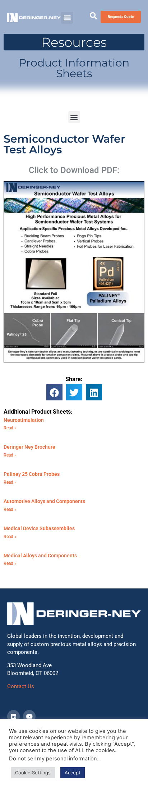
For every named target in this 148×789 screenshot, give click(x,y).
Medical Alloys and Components (40, 555)
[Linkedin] (13, 716)
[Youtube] (29, 716)
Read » (10, 427)
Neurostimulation (24, 420)
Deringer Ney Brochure (29, 447)
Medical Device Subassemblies (39, 528)
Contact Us (20, 686)
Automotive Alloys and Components (44, 501)
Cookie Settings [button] (33, 772)
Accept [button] (72, 772)
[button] (67, 18)
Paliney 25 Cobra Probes (32, 474)
